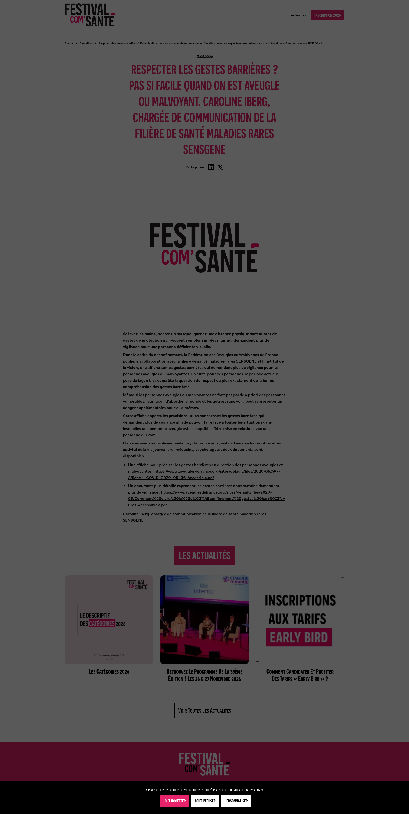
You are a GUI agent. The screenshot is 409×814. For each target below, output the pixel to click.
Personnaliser (236, 801)
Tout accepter (174, 801)
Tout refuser (205, 801)
